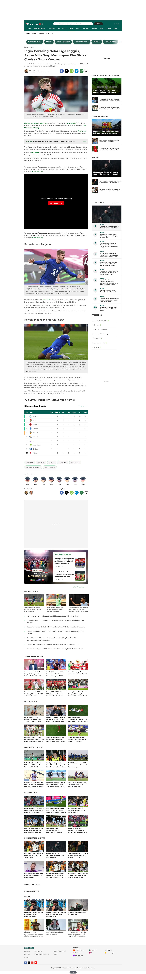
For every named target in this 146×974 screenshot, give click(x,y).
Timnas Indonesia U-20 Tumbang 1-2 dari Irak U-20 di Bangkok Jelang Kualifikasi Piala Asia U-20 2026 (33, 693)
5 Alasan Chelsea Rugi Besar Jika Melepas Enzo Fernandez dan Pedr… (110, 108)
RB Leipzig (35, 128)
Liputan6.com (79, 950)
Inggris (71, 28)
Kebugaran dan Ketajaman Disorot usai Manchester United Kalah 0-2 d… (110, 190)
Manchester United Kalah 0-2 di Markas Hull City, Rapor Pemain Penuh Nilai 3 (78, 875)
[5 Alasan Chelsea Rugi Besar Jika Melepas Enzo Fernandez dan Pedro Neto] (95, 108)
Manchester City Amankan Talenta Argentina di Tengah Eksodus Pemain (108, 236)
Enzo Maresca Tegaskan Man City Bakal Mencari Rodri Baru (109, 140)
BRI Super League (39, 28)
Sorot (27, 897)
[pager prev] (25, 41)
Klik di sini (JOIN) (37, 171)
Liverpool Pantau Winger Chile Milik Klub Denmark (108, 291)
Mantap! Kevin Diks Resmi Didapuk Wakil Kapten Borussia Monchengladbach (77, 693)
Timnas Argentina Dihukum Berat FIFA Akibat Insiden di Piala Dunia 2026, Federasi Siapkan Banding (55, 719)
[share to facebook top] (62, 71)
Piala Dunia (62, 28)
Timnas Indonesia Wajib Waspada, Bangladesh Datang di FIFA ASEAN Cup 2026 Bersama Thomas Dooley (33, 674)
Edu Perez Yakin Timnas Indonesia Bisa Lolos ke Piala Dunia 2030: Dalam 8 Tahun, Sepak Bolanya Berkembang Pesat (34, 739)
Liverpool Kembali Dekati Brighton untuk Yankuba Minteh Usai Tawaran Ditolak (56, 810)
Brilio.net (78, 953)
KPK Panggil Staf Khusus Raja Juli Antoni (54, 933)
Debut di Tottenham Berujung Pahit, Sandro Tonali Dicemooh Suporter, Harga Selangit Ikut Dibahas (77, 830)
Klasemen (41, 33)
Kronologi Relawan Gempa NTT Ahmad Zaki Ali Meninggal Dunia (33, 914)
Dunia (78, 28)
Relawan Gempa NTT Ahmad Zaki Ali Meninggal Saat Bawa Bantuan (56, 914)
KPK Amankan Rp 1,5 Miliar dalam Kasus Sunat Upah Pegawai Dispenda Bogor (77, 934)
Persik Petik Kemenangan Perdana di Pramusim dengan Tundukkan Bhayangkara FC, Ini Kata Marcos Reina (77, 784)
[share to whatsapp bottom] (72, 493)
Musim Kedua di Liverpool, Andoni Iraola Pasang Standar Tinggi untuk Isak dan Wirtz (109, 255)
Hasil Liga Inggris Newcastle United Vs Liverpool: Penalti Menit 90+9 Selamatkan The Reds (34, 810)
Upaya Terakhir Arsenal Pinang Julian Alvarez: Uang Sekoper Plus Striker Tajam (109, 300)
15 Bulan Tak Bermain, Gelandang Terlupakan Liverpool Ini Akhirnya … (110, 149)
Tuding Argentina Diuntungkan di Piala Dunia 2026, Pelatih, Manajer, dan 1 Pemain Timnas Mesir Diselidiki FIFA (77, 719)
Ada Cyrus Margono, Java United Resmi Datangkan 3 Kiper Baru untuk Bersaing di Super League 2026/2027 (55, 764)
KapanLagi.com (111, 953)
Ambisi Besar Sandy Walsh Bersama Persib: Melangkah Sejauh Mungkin (77, 764)
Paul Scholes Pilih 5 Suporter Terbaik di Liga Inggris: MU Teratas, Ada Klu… (110, 181)
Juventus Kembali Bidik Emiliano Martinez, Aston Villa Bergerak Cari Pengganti (56, 627)
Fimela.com (94, 953)
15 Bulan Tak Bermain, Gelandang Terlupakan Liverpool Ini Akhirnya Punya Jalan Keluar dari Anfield (109, 282)
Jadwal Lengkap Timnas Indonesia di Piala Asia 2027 (77, 673)
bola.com (64, 968)
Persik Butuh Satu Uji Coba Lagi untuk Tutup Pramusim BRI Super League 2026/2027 (34, 784)
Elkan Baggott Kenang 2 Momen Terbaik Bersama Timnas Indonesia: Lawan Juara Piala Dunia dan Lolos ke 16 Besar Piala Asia (33, 719)
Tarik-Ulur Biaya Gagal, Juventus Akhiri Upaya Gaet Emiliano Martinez (52, 616)
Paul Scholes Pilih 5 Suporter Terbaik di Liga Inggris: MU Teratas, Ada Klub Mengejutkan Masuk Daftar (78, 855)
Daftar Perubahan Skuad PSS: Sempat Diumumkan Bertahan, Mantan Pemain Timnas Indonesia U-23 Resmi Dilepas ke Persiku (33, 764)
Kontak (27, 951)
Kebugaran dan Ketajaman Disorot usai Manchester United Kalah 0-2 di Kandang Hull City (56, 875)
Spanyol (86, 28)
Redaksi (27, 954)
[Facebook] (25, 962)
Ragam (102, 28)
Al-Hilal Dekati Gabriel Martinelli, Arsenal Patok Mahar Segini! (76, 810)
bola (35, 24)
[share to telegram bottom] (77, 493)
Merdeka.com (79, 955)
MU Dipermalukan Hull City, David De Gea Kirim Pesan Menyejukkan (33, 875)
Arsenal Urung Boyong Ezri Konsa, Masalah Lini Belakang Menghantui (52, 644)
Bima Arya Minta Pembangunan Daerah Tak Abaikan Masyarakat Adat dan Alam (33, 934)
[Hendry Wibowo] (31, 493)
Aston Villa (43, 123)
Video (109, 28)
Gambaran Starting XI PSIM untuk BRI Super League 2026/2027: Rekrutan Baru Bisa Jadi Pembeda (55, 784)
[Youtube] (35, 962)
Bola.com (94, 950)
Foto (115, 28)
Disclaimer (38, 951)
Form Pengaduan (60, 951)
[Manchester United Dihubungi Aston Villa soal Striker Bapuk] (106, 168)
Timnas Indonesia (33, 656)
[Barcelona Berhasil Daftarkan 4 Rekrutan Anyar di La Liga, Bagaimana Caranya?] (106, 127)
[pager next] (121, 41)
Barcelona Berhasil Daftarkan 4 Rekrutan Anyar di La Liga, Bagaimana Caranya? (106, 132)
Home (29, 28)
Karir (56, 954)
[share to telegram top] (77, 71)
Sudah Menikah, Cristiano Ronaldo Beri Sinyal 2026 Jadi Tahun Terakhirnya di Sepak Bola (55, 739)
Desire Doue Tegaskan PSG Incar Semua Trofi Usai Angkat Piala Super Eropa (55, 649)
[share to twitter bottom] (67, 493)
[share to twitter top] (67, 71)
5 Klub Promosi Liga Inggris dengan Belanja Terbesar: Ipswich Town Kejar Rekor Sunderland (104, 91)
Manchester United (34, 838)
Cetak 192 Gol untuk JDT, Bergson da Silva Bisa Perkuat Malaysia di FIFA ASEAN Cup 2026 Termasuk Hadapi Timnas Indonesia (55, 674)
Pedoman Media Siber (41, 954)
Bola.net (109, 950)
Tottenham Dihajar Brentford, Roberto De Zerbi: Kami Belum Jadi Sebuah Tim (109, 264)
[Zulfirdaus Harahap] (26, 71)
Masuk (116, 24)
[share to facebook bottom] (62, 493)
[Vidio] (32, 962)
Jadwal (34, 33)
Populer (99, 202)
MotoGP (94, 28)
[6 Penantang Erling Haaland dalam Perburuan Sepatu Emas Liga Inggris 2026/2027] (95, 100)
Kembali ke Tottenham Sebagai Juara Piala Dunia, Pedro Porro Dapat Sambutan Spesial (77, 739)
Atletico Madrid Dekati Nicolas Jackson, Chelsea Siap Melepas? (32, 609)
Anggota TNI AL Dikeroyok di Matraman (77, 913)
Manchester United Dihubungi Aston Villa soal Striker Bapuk (55, 855)
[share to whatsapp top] (72, 71)
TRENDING (97, 315)
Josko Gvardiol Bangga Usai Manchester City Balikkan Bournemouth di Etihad (34, 830)
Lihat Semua (115, 203)
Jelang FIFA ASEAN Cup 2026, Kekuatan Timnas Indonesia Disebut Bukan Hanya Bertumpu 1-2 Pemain (56, 693)
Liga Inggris (30, 793)
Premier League (71, 123)
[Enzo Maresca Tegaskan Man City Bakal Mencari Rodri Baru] (95, 141)
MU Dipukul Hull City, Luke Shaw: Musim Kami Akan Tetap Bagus (33, 855)
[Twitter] (29, 962)
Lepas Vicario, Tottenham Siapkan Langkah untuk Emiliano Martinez (55, 609)
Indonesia (51, 28)
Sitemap (27, 957)
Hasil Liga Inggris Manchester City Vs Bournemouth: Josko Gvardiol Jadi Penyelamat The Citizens (55, 830)
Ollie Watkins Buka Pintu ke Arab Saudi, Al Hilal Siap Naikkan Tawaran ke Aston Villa (78, 609)
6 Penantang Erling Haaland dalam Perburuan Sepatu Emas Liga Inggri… (110, 99)
